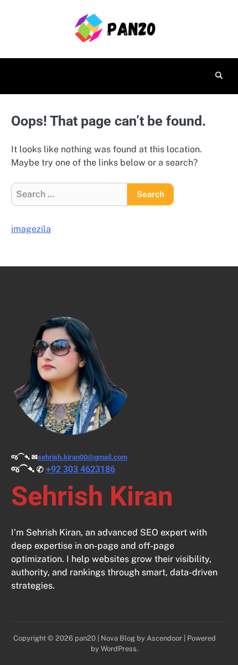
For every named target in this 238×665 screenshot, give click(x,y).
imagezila (31, 229)
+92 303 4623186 (80, 469)
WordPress (119, 649)
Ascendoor (164, 638)
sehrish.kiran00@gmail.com (82, 457)
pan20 (85, 638)
